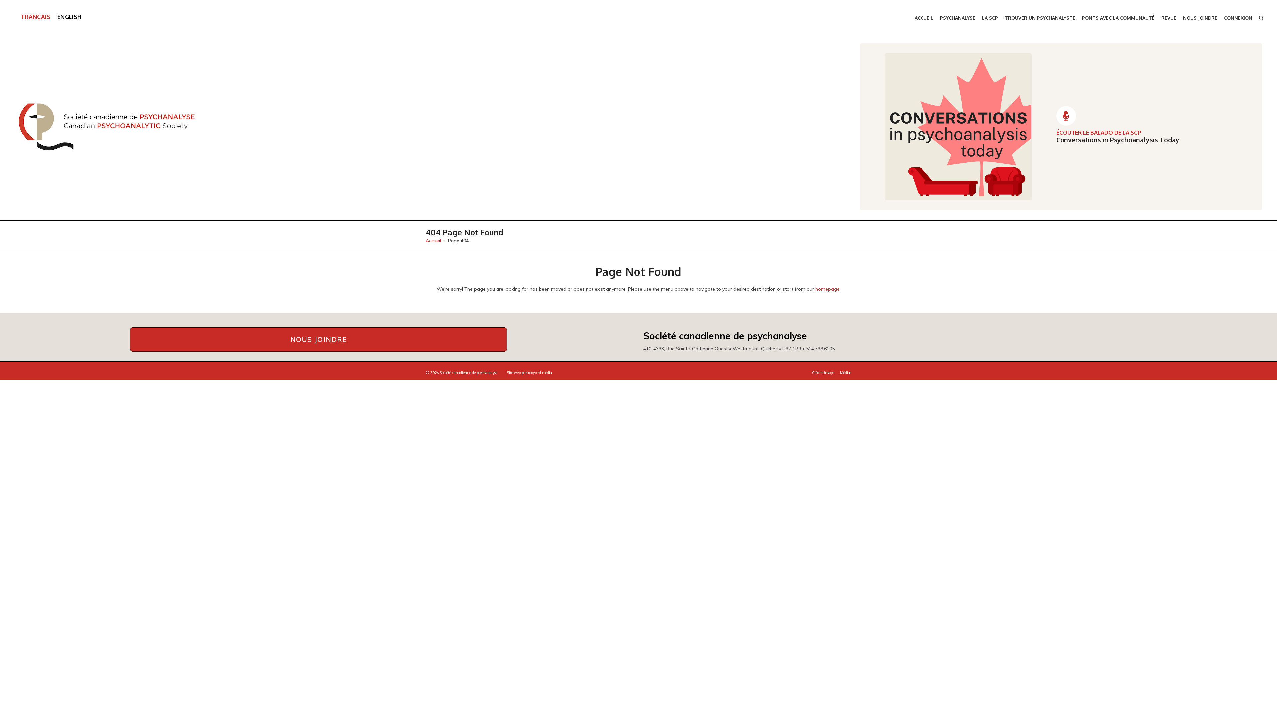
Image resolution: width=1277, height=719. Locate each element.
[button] (1261, 18)
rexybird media (540, 372)
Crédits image (823, 372)
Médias (845, 372)
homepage (827, 289)
